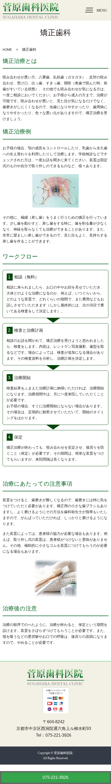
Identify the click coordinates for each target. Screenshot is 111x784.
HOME (7, 49)
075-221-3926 (55, 777)
